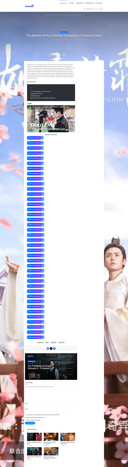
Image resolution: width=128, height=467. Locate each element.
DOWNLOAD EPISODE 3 (34, 148)
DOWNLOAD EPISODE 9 (34, 178)
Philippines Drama (89, 3)
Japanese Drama (80, 3)
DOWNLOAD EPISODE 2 (34, 142)
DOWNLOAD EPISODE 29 (34, 281)
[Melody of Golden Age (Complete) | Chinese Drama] (51, 451)
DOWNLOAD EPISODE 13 (34, 199)
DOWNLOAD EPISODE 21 (34, 240)
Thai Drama (71, 3)
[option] (51, 366)
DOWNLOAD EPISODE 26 (34, 265)
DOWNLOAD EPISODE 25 (34, 260)
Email (26, 409)
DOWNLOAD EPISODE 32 (34, 296)
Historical (40, 342)
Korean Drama (99, 3)
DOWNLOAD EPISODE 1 (33, 137)
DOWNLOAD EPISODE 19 (34, 229)
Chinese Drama (63, 3)
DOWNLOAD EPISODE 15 (34, 209)
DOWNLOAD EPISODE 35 (34, 311)
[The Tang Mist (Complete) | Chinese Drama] (51, 437)
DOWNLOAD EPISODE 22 (34, 245)
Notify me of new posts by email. (33, 420)
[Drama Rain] (29, 6)
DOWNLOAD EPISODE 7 (33, 168)
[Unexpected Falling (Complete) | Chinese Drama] (67, 437)
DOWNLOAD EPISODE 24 (34, 255)
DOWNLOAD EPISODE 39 (34, 332)
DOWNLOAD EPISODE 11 (34, 189)
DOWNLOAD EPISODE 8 (34, 173)
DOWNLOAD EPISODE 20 (34, 235)
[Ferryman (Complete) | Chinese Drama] (34, 437)
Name (26, 403)
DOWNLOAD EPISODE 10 (34, 183)
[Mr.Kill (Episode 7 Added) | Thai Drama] (34, 451)
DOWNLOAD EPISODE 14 (34, 204)
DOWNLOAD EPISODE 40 (34, 337)
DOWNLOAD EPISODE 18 (34, 224)
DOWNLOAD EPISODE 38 (34, 327)
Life (47, 342)
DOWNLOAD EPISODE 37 (34, 321)
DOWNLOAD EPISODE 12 (34, 194)
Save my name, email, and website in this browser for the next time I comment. (43, 414)
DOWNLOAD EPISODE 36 (34, 316)
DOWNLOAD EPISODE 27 (34, 270)
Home (49, 15)
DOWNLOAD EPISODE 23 (34, 250)
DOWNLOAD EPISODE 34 (34, 306)
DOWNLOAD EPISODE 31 (34, 291)
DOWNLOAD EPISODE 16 (34, 214)
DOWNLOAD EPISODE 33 (34, 301)
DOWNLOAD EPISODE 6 (34, 163)
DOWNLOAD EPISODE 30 (34, 286)
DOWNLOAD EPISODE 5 (34, 158)
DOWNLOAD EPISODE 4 (34, 153)
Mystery (54, 342)
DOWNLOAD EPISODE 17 (34, 219)
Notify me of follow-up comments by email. (35, 417)
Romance (61, 342)
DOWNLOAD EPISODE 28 (34, 275)
